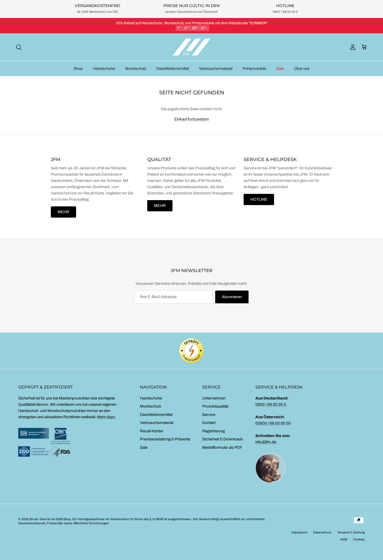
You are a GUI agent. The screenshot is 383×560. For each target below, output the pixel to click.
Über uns (302, 68)
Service (208, 415)
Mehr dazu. (106, 417)
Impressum (299, 532)
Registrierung (213, 431)
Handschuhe (104, 68)
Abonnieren (232, 297)
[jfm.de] (192, 47)
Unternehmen (213, 398)
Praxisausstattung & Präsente (165, 439)
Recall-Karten (151, 431)
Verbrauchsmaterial (215, 68)
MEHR (63, 212)
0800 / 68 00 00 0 (270, 404)
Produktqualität (215, 406)
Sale (280, 68)
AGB (343, 539)
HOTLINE (258, 199)
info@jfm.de (265, 442)
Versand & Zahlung (351, 532)
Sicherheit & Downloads (222, 439)
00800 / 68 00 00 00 (273, 423)
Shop (78, 68)
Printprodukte (254, 68)
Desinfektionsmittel (172, 68)
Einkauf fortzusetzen (191, 119)
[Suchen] (19, 47)
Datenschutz (322, 532)
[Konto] (352, 47)
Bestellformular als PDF (222, 447)
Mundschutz (135, 68)
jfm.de (33, 519)
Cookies (359, 539)
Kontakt (208, 423)
